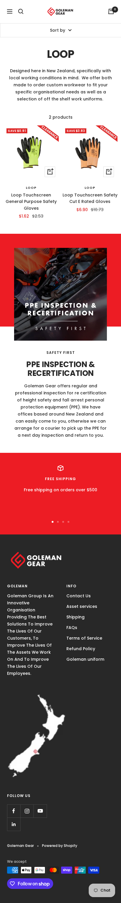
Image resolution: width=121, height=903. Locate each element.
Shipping (75, 617)
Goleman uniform (85, 659)
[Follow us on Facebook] (13, 811)
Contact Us (78, 596)
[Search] (20, 11)
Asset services (81, 606)
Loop (31, 187)
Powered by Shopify (59, 845)
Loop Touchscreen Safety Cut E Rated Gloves (90, 198)
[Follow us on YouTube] (40, 811)
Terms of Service (84, 638)
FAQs (71, 627)
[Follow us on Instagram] (26, 811)
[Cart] (111, 11)
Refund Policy (80, 649)
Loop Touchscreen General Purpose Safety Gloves (31, 201)
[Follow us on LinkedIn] (13, 824)
